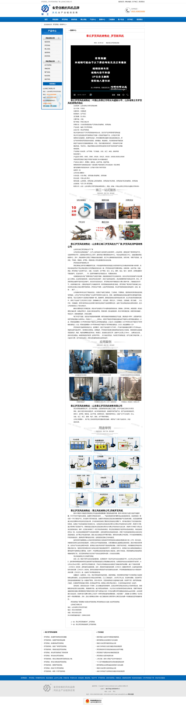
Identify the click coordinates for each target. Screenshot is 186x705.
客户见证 (121, 19)
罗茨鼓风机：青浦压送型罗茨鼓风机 (55, 649)
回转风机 (74, 19)
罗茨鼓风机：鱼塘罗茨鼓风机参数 (54, 640)
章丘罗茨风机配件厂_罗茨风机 (85, 622)
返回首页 (121, 1)
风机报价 (55, 19)
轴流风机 (47, 42)
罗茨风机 (65, 19)
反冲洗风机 (48, 65)
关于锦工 (135, 1)
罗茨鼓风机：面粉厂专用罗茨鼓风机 (55, 646)
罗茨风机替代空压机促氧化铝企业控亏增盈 (110, 649)
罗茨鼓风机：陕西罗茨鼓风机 (53, 665)
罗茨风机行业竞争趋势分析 (105, 655)
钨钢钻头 (118, 678)
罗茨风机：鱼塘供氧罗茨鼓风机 (54, 643)
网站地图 (128, 1)
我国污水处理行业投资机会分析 (106, 668)
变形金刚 (81, 678)
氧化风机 (47, 75)
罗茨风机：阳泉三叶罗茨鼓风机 (54, 668)
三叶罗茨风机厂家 (148, 678)
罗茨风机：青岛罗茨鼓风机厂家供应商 (56, 652)
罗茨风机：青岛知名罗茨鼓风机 (54, 655)
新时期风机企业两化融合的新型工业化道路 (110, 665)
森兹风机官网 (126, 678)
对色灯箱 (66, 678)
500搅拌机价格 (40, 678)
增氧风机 (47, 68)
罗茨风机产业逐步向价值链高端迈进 (108, 652)
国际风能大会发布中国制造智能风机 (108, 637)
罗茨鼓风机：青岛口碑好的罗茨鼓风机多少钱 (58, 659)
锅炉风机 (47, 79)
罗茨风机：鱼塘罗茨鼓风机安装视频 (55, 637)
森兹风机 (87, 678)
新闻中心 (102, 19)
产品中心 (93, 19)
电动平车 (94, 678)
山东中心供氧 (58, 678)
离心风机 (84, 19)
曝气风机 (47, 72)
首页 (46, 19)
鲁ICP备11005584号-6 (112, 689)
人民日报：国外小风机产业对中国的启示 (109, 659)
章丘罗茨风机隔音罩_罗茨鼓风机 (86, 624)
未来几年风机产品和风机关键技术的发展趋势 (111, 671)
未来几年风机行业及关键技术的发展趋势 (109, 646)
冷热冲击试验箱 (160, 678)
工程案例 (112, 19)
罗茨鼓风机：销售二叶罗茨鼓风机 (54, 671)
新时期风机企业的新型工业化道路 (107, 640)
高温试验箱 (49, 678)
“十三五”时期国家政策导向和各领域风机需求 (110, 662)
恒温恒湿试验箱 (137, 678)
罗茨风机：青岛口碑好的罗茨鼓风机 (55, 662)
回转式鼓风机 (110, 678)
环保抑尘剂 (73, 678)
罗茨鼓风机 (101, 678)
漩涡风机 (47, 52)
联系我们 (142, 1)
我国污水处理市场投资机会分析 (106, 643)
